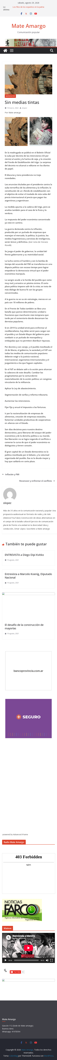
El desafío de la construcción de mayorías (24, 626)
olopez (24, 108)
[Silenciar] (47, 960)
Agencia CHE (10, 96)
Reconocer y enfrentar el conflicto (35, 480)
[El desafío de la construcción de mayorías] (28, 594)
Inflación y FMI (12, 474)
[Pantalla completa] (51, 960)
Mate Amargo (29, 25)
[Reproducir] (5, 960)
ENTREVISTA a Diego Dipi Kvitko (24, 555)
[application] (28, 948)
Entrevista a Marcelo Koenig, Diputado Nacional (28, 575)
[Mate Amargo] (28, 40)
